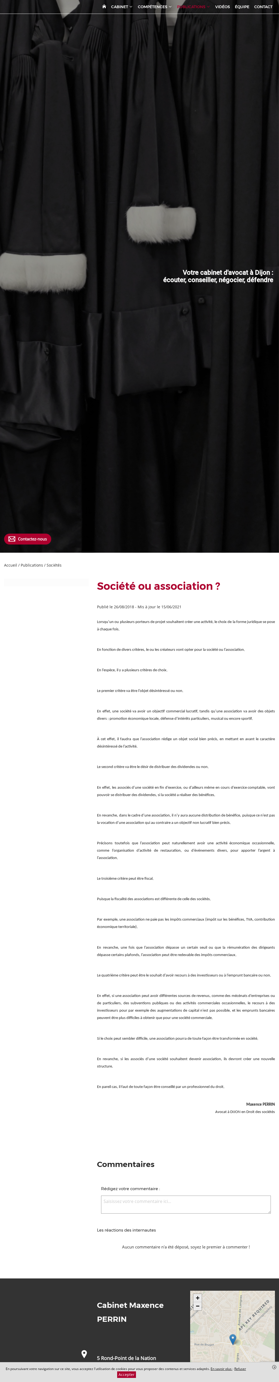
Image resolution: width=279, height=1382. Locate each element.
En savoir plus (221, 1368)
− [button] (197, 1306)
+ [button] (197, 1298)
